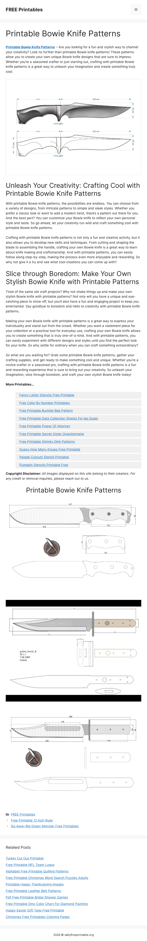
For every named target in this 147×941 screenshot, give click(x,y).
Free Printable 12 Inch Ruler (32, 820)
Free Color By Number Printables (44, 403)
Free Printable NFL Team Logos (30, 865)
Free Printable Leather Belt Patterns (33, 891)
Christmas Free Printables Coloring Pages (38, 917)
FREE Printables (24, 9)
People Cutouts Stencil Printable (44, 457)
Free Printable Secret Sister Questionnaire (51, 434)
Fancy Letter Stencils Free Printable (46, 395)
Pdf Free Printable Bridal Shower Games (37, 897)
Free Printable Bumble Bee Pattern (46, 411)
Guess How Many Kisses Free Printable (49, 449)
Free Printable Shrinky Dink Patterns (47, 442)
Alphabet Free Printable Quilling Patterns (37, 871)
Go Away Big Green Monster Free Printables (45, 826)
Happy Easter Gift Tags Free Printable (35, 910)
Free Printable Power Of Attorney (44, 426)
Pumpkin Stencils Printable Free (43, 465)
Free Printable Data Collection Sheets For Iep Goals (58, 418)
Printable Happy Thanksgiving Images (35, 884)
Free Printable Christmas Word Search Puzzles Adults (47, 878)
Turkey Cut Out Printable (25, 858)
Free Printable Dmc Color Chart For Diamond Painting (47, 904)
